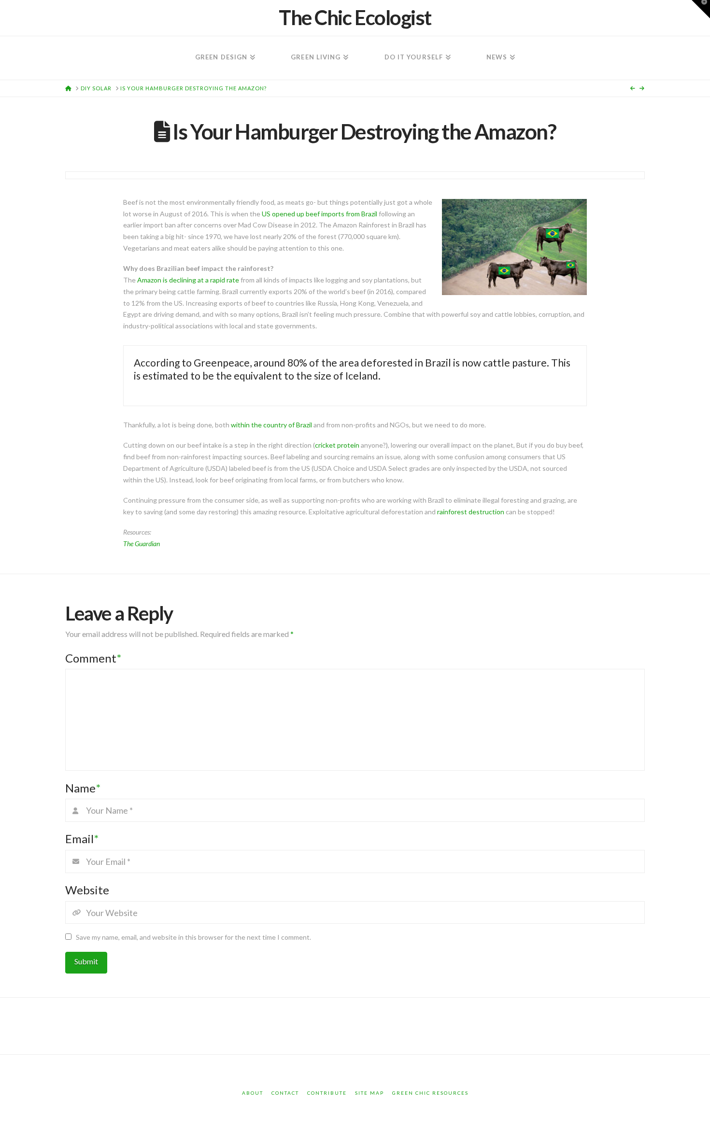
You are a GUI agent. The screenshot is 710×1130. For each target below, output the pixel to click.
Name (82, 788)
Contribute (327, 1093)
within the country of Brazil (271, 425)
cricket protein (337, 445)
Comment (93, 658)
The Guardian (141, 543)
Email (82, 839)
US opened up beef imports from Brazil (319, 214)
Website (87, 890)
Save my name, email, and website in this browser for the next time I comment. (193, 937)
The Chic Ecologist (355, 17)
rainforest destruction (470, 512)
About (252, 1093)
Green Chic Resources (430, 1093)
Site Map (369, 1093)
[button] (701, 9)
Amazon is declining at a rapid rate (188, 280)
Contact (285, 1093)
